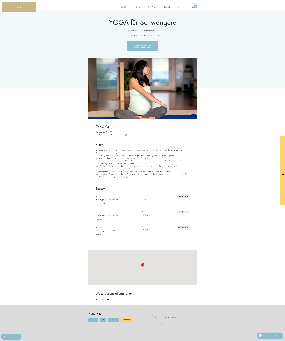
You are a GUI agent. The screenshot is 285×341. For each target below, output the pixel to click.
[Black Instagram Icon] (283, 170)
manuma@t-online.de (172, 318)
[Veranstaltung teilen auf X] (102, 299)
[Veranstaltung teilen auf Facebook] (97, 299)
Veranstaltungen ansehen (142, 47)
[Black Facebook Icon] (283, 167)
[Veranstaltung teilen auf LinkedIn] (108, 299)
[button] (195, 5)
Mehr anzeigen (101, 180)
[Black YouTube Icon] (283, 174)
